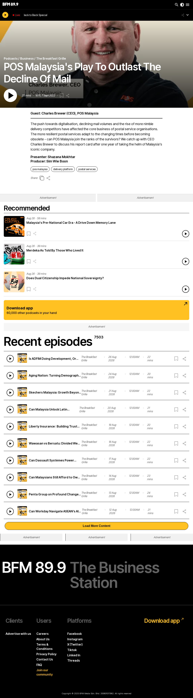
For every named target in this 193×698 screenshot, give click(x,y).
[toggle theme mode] (182, 4)
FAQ (39, 665)
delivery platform (63, 169)
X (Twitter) (75, 644)
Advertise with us (18, 634)
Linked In (73, 655)
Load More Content (96, 525)
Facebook (74, 634)
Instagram (75, 639)
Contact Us (44, 659)
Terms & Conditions (44, 646)
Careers (42, 634)
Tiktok (72, 650)
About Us (43, 639)
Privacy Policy (46, 654)
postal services (87, 169)
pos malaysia (40, 169)
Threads (73, 660)
